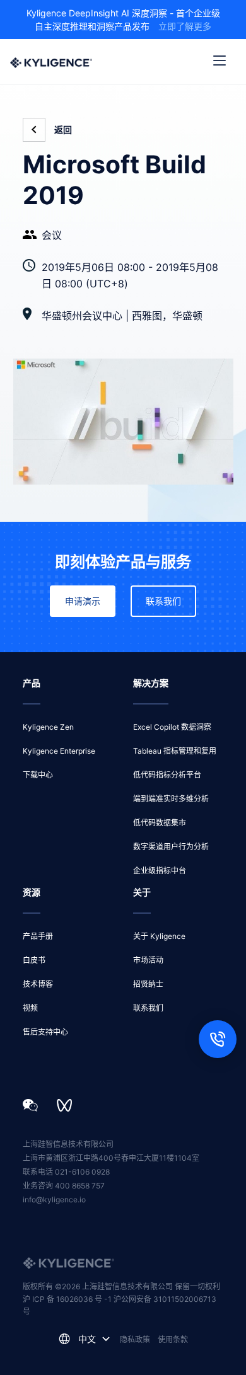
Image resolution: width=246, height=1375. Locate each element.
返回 (63, 130)
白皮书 (34, 960)
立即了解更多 (184, 26)
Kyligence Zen (48, 727)
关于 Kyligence (159, 936)
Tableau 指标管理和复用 (174, 751)
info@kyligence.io (54, 1199)
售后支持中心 (45, 1032)
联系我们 (163, 600)
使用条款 (173, 1339)
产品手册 (38, 936)
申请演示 (82, 600)
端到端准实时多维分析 (171, 798)
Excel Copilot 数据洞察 (172, 727)
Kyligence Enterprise (59, 751)
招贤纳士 (148, 984)
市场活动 (148, 960)
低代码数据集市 (159, 822)
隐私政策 (135, 1339)
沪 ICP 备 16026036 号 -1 (68, 1299)
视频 (30, 1008)
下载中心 (38, 775)
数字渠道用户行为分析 (171, 846)
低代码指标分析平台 (167, 775)
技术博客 (38, 984)
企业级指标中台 (159, 870)
